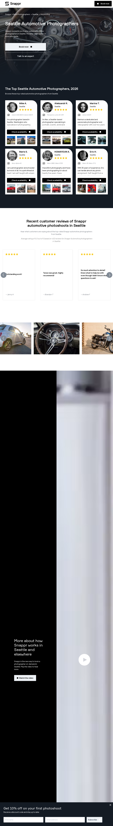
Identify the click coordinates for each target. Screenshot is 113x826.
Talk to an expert (25, 56)
